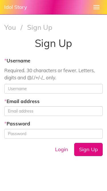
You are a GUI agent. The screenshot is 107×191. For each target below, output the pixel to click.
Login (61, 149)
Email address (22, 101)
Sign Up (88, 149)
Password (17, 124)
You (11, 27)
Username (17, 61)
